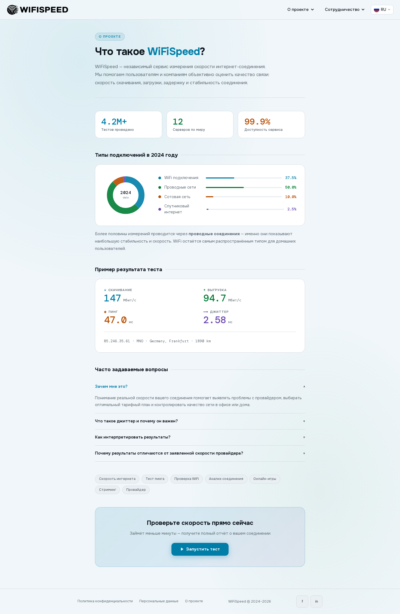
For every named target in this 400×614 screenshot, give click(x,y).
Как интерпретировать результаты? (200, 437)
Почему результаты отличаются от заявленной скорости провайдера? (200, 453)
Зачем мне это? (200, 386)
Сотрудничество (342, 9)
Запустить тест (203, 549)
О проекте (298, 9)
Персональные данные (159, 601)
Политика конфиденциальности (105, 601)
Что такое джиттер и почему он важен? (200, 421)
